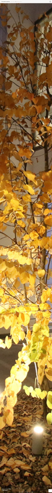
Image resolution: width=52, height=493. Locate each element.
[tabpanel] (26, 246)
